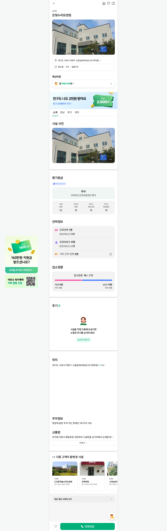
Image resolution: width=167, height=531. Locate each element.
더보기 (82, 443)
